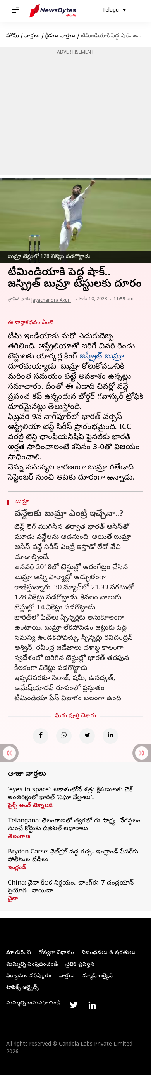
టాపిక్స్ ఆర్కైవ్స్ (22, 988)
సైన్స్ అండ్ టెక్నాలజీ (30, 806)
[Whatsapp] (64, 736)
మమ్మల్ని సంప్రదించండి (32, 964)
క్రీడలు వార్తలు (60, 36)
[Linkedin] (110, 736)
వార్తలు (32, 36)
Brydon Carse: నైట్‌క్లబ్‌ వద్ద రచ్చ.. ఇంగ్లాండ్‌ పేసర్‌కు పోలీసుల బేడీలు (73, 856)
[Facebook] (40, 736)
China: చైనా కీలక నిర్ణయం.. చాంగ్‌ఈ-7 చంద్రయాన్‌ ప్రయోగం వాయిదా (71, 887)
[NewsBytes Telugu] (52, 11)
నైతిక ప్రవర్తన (79, 964)
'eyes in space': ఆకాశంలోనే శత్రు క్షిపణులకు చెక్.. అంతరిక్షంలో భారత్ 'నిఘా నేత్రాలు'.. (71, 794)
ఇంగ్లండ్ (17, 868)
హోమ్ (12, 36)
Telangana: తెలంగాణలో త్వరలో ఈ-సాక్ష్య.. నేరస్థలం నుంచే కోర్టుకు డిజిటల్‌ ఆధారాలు (74, 825)
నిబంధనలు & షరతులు (109, 953)
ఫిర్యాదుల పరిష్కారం (28, 976)
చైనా (13, 899)
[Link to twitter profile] (73, 1005)
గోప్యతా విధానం (56, 953)
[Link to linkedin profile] (92, 1005)
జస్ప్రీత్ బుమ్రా (101, 357)
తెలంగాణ (19, 837)
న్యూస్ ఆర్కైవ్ (97, 976)
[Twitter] (87, 736)
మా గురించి (18, 953)
